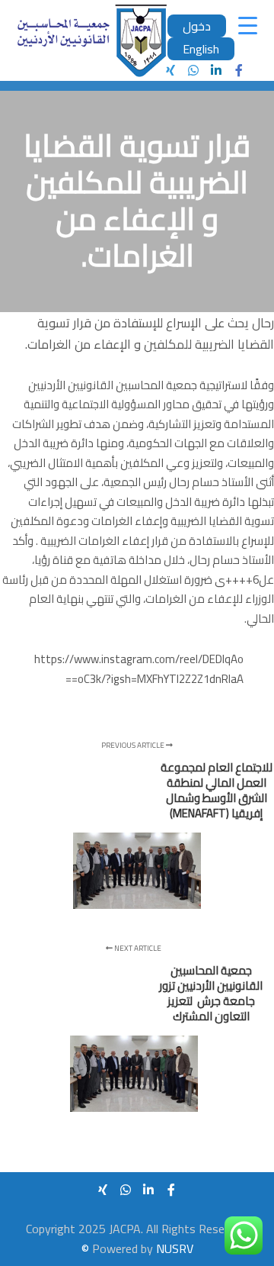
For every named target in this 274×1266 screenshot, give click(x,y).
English (201, 48)
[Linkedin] (216, 70)
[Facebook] (239, 70)
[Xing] (170, 70)
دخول (197, 25)
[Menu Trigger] (248, 25)
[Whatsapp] (193, 70)
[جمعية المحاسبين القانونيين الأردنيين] (91, 40)
